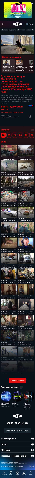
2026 (8, 141)
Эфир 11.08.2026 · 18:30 (8, 344)
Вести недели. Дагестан (5, 403)
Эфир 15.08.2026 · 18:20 (25, 282)
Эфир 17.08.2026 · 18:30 (8, 282)
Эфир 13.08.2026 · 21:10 (25, 298)
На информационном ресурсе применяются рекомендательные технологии (13, 463)
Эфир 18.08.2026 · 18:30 (8, 267)
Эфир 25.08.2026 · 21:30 (8, 174)
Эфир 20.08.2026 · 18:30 (8, 236)
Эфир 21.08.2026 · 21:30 (25, 205)
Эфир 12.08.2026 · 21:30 (25, 313)
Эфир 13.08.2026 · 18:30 (8, 313)
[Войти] (27, 24)
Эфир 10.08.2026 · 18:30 (8, 359)
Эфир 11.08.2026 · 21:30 (25, 329)
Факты (14, 403)
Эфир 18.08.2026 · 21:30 (25, 251)
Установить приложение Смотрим (17, 430)
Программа (21, 30)
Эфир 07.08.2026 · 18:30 (25, 375)
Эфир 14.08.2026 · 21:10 (8, 298)
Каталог (12, 30)
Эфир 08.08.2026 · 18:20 (25, 359)
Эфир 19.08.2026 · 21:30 (25, 236)
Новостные (4, 115)
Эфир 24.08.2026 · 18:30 (25, 190)
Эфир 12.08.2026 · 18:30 (8, 329)
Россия (20, 112)
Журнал (5, 450)
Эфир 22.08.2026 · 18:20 (8, 205)
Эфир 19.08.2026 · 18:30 (8, 251)
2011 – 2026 (13, 112)
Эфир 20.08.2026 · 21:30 (25, 221)
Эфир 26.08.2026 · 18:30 (25, 159)
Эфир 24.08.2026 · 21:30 (8, 190)
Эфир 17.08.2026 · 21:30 (25, 267)
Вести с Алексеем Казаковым (27, 404)
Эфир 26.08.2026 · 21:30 (8, 159)
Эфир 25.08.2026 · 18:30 (25, 174)
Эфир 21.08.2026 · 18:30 (8, 221)
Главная (4, 30)
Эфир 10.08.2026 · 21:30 (25, 344)
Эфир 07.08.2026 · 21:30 (8, 375)
